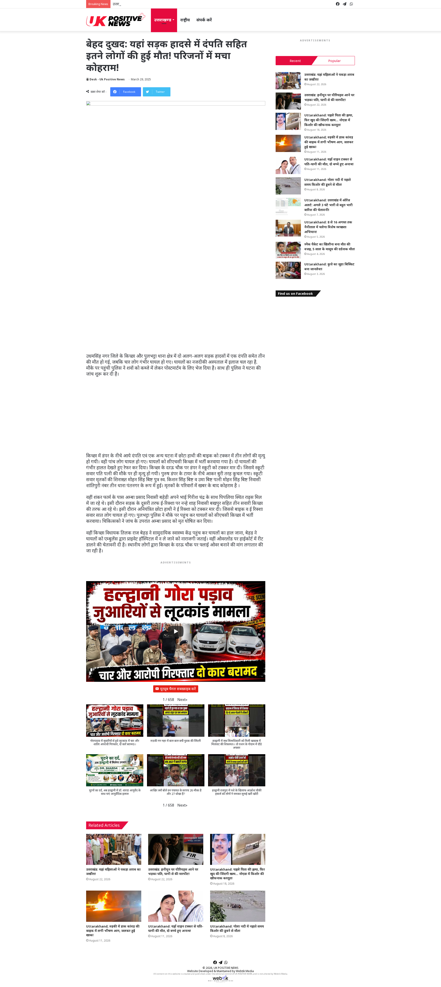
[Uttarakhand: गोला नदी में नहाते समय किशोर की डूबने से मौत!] (237, 906)
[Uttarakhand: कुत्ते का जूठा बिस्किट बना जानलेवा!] (288, 270)
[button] (182, 699)
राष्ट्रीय (185, 19)
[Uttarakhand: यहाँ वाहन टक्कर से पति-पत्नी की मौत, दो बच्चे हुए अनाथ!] (175, 906)
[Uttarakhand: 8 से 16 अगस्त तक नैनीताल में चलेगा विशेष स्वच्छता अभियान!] (288, 228)
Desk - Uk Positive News (107, 79)
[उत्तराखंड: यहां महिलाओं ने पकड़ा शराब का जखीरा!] (113, 849)
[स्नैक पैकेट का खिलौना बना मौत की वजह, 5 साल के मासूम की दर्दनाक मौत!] (288, 250)
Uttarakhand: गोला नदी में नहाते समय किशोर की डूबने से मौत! (237, 928)
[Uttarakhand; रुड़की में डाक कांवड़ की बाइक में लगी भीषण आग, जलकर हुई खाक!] (113, 906)
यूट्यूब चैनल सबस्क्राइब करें (178, 688)
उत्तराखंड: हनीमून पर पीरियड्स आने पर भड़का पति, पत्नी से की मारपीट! (160, 3)
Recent (295, 60)
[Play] (176, 631)
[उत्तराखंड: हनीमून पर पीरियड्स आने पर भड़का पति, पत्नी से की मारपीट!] (175, 849)
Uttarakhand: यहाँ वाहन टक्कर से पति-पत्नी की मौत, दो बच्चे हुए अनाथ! (175, 928)
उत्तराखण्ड (162, 19)
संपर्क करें (204, 19)
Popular (334, 60)
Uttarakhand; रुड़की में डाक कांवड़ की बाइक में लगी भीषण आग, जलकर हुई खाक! (112, 930)
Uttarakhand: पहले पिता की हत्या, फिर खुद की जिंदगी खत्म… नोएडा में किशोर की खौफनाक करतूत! (237, 873)
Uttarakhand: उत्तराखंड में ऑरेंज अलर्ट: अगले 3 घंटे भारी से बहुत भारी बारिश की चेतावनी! (328, 205)
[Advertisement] (175, 319)
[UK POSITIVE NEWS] (115, 19)
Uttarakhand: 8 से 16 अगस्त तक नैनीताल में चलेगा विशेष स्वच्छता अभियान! (328, 227)
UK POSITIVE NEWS (226, 968)
